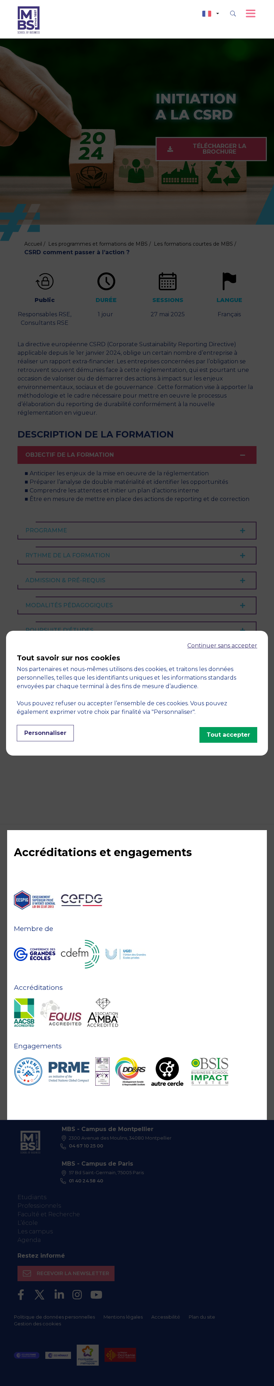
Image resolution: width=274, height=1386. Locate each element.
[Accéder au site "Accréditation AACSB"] (24, 1012)
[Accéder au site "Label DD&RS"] (130, 1071)
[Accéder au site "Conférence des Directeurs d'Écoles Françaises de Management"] (80, 954)
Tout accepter (228, 734)
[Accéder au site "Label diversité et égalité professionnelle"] (102, 1071)
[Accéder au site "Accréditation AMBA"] (102, 1012)
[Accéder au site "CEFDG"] (81, 900)
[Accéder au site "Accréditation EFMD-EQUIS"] (60, 1013)
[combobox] (210, 13)
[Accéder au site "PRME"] (69, 1071)
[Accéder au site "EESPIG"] (34, 900)
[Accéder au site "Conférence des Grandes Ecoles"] (34, 954)
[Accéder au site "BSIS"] (209, 1071)
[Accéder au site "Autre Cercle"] (167, 1071)
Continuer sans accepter (222, 645)
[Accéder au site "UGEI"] (125, 954)
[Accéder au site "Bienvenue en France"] (28, 1071)
